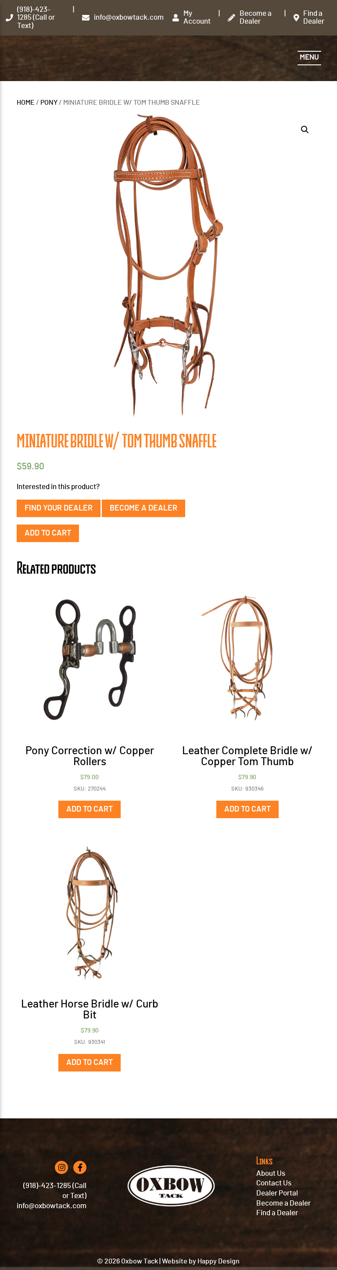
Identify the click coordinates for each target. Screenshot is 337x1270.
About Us (270, 1173)
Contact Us (273, 1183)
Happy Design (218, 1261)
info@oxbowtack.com (51, 1206)
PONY (48, 102)
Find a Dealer (277, 1213)
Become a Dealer (143, 508)
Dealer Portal (277, 1193)
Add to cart (48, 533)
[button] (305, 130)
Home (26, 102)
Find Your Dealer (59, 508)
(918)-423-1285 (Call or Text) (54, 1190)
